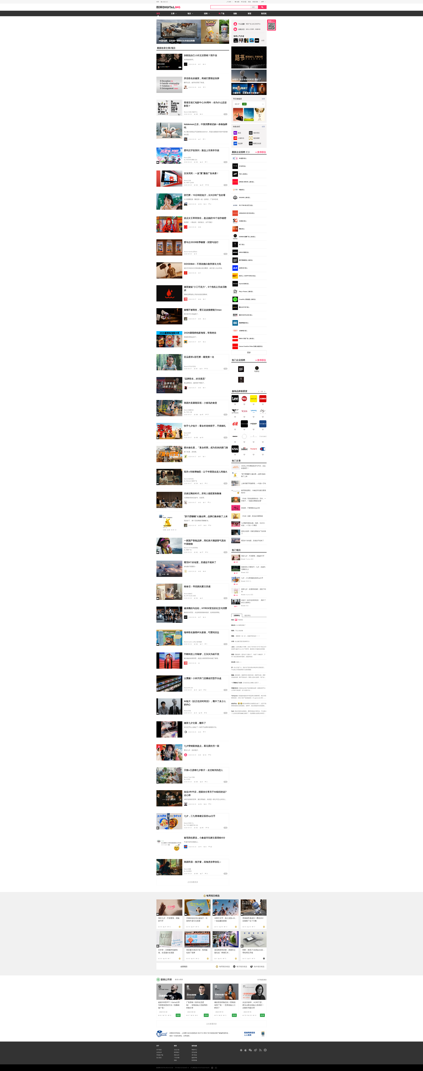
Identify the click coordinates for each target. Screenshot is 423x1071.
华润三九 (191, 823)
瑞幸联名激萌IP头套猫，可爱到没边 (201, 632)
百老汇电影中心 (193, 112)
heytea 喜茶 (249, 594)
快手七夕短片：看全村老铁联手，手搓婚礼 (205, 425)
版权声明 (194, 1057)
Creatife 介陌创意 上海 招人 (247, 299)
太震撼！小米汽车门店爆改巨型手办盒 (202, 678)
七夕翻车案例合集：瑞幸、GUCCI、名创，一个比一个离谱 (253, 524)
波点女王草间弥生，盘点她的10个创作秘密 (205, 218)
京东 (189, 180)
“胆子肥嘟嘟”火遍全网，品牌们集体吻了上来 (206, 516)
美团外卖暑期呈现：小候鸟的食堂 (200, 403)
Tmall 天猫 (191, 777)
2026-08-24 (192, 846)
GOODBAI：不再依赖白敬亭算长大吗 (202, 264)
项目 (173, 48)
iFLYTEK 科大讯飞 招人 (246, 205)
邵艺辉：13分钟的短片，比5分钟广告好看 (204, 195)
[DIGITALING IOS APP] (245, 1050)
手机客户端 (159, 1055)
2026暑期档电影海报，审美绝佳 (200, 332)
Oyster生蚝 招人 (244, 283)
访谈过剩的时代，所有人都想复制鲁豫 (202, 493)
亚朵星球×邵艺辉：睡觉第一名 (199, 357)
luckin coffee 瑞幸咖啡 (195, 642)
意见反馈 (194, 1052)
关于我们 (159, 1049)
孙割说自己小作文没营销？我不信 (200, 55)
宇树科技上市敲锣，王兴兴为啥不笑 (201, 654)
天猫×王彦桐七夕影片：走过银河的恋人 (203, 770)
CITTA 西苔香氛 (193, 548)
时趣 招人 (242, 189)
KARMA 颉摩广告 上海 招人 (247, 236)
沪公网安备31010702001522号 (200, 1067)
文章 (168, 48)
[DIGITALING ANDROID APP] (241, 1050)
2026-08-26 (192, 525)
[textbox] (230, 7)
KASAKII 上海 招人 (244, 197)
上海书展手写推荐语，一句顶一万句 (253, 483)
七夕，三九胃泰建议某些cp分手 (199, 816)
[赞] (199, 663)
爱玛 (189, 157)
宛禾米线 (191, 479)
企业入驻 (176, 1049)
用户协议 (194, 1055)
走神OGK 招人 (243, 268)
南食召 (190, 593)
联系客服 (194, 1060)
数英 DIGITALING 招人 (245, 315)
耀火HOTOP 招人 (244, 307)
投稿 (175, 1060)
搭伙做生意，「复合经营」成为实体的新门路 (206, 447)
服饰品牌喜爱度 (239, 391)
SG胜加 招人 (243, 221)
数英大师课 (179, 979)
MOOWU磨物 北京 (191, 159)
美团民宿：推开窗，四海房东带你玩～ (202, 862)
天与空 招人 (242, 166)
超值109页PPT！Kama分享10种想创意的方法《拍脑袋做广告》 (169, 1005)
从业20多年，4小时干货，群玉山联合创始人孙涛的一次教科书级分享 (253, 1005)
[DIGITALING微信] (250, 1050)
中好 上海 (189, 412)
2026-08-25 (188, 690)
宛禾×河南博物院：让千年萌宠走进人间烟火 (205, 471)
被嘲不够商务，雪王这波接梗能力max (203, 310)
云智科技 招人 (243, 330)
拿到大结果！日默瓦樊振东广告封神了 (253, 532)
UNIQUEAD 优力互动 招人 (247, 213)
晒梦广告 (189, 550)
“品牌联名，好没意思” (195, 378)
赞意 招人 (242, 229)
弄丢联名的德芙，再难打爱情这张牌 (201, 78)
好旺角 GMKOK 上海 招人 (246, 182)
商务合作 (176, 1055)
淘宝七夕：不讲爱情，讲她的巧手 (252, 556)
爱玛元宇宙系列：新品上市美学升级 (201, 150)
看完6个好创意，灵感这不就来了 (200, 562)
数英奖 (264, 13)
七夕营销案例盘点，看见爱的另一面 (201, 746)
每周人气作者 (239, 36)
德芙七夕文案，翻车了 (195, 723)
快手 (189, 433)
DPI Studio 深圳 (191, 596)
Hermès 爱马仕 (192, 251)
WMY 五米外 (190, 182)
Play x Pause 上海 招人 (246, 291)
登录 (157, 2)
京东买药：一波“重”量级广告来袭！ (201, 173)
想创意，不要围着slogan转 (250, 508)
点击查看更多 (211, 1024)
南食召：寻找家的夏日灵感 (197, 586)
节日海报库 (237, 99)
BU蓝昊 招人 (243, 158)
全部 (262, 40)
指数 (235, 13)
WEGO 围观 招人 (244, 252)
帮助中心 (194, 1049)
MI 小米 (190, 688)
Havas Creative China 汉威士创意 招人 (251, 346)
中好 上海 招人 (243, 174)
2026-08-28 (192, 64)
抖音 (189, 710)
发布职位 (261, 152)
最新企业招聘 (241, 152)
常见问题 (243, 2)
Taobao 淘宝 (249, 559)
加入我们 (159, 1057)
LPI (187, 435)
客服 (249, 2)
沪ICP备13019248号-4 (182, 1067)
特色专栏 (236, 126)
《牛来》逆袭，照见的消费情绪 (252, 516)
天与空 (188, 779)
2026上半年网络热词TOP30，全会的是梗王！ (253, 467)
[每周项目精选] (180, 926)
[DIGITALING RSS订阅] (260, 1050)
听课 (178, 1015)
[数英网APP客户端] (271, 25)
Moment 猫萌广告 (191, 481)
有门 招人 (242, 244)
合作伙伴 (159, 1052)
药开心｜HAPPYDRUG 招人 (247, 276)
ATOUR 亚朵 (192, 366)
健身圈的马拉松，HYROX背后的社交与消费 (205, 608)
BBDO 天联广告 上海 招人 (246, 338)
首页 (158, 13)
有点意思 (189, 871)
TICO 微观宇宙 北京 (192, 825)
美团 (189, 869)
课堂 (249, 13)
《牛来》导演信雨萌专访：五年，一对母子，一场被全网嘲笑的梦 (253, 500)
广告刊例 (176, 1057)
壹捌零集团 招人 (244, 323)
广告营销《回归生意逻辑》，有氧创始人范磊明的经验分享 (196, 1005)
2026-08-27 (192, 299)
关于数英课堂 (262, 980)
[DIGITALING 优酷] (265, 1050)
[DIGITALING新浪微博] (255, 1050)
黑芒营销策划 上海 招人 (246, 260)
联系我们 (176, 1052)
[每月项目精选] (264, 958)
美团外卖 (191, 410)
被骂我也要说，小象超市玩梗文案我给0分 (204, 837)
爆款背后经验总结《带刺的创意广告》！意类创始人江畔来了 (225, 1005)
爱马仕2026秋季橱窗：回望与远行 (201, 242)
